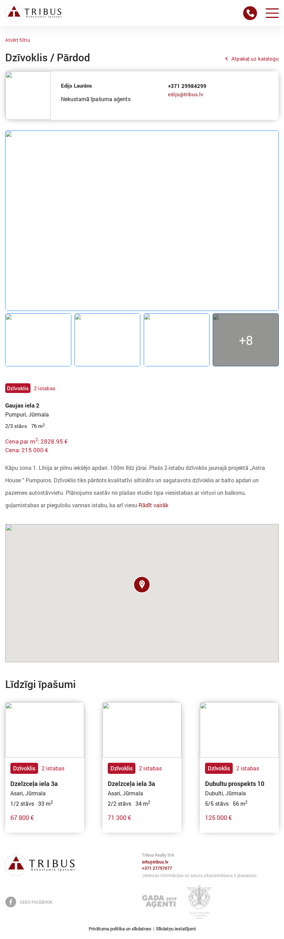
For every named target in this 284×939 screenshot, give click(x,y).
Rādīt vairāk (153, 505)
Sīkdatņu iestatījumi (176, 928)
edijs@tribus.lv (185, 94)
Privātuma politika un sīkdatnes (120, 928)
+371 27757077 (157, 868)
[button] (142, 584)
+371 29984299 (187, 85)
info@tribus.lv (155, 862)
